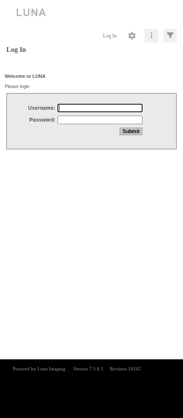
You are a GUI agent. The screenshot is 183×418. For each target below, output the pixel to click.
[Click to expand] (170, 36)
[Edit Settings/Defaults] (132, 36)
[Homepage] (91, 13)
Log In (110, 36)
